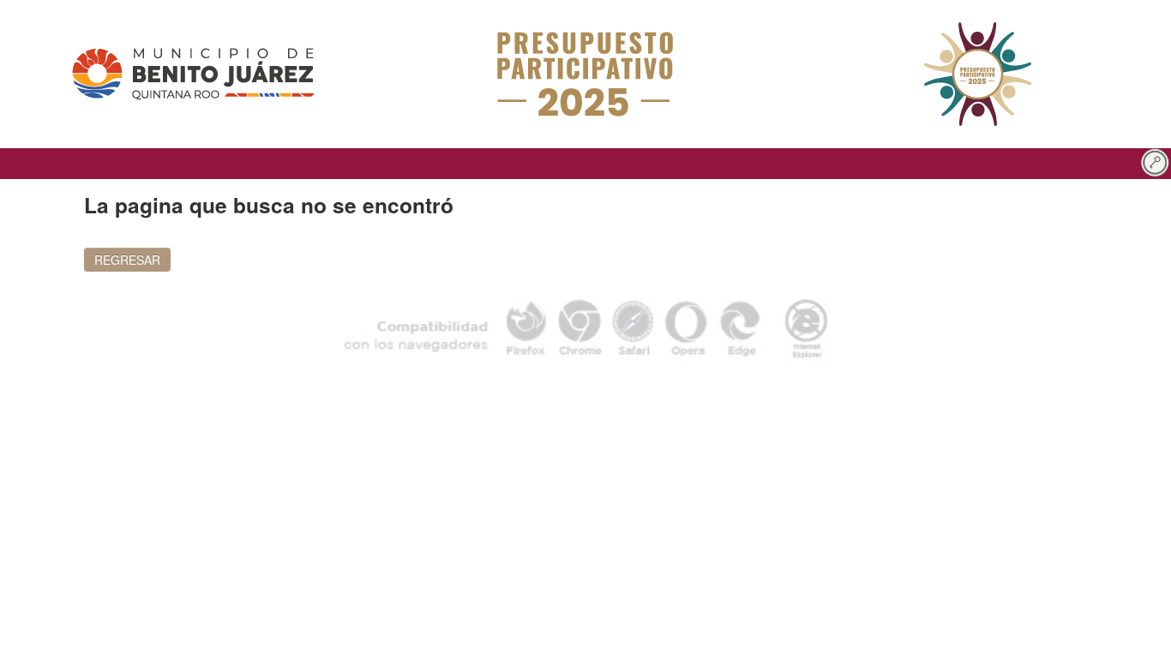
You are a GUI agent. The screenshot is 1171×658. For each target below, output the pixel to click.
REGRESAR (127, 259)
